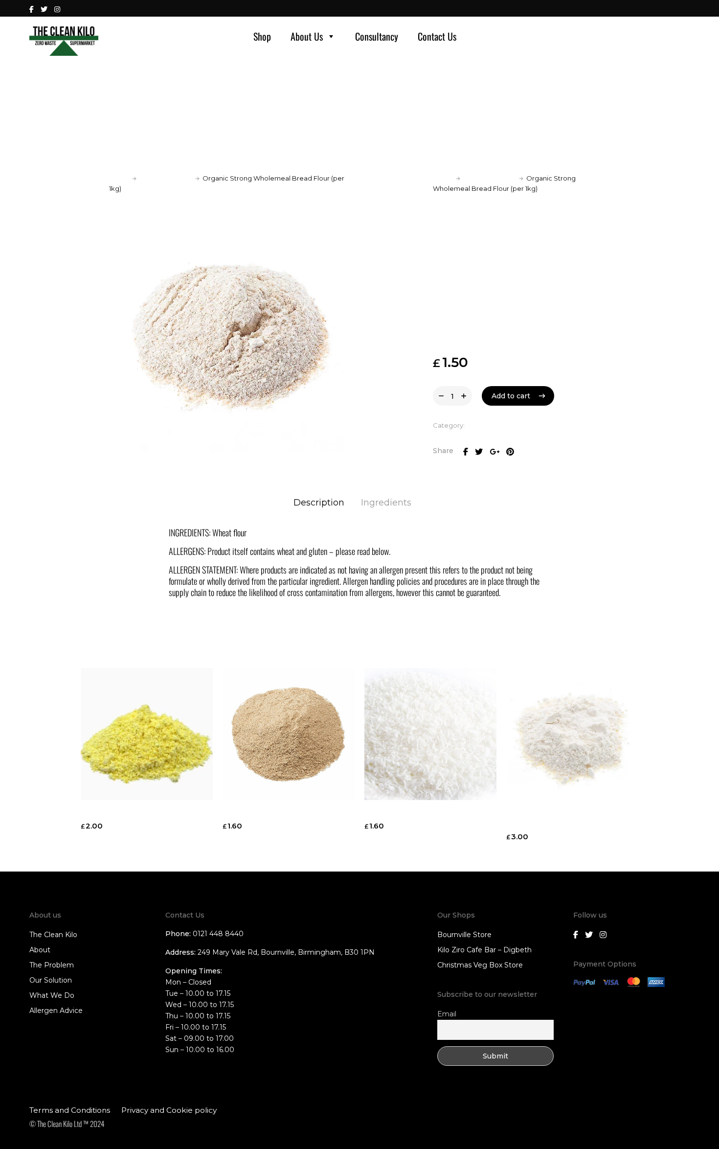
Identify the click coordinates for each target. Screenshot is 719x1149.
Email (446, 1014)
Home (119, 178)
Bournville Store (464, 934)
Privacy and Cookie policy (169, 1110)
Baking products (165, 178)
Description (318, 502)
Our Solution (50, 980)
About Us (307, 36)
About (39, 949)
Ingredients (386, 502)
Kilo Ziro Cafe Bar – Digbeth (484, 949)
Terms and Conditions (69, 1110)
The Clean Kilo (53, 934)
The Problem (51, 965)
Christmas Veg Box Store (480, 965)
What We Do (51, 995)
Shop (262, 36)
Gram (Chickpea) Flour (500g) (139, 813)
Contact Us (437, 36)
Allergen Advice (56, 1010)
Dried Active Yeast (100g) (272, 813)
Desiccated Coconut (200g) (419, 813)
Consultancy (376, 36)
